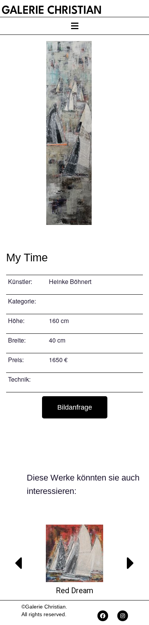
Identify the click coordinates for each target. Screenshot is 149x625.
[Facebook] (102, 615)
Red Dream (74, 590)
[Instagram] (122, 615)
